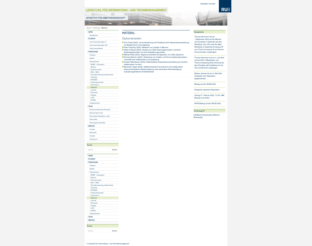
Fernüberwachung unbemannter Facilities (102, 76)
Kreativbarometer (97, 82)
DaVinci (93, 67)
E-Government (96, 69)
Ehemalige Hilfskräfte (97, 123)
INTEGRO (94, 80)
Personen (94, 92)
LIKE (92, 97)
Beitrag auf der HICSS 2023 (205, 84)
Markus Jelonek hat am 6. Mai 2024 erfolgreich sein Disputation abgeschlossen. (208, 76)
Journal (93, 90)
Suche (114, 149)
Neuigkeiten (93, 35)
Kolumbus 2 (95, 85)
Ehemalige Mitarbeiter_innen (99, 116)
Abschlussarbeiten (96, 48)
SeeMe (91, 58)
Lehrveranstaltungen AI (97, 42)
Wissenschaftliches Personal (99, 109)
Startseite (204, 3)
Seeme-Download (204, 115)
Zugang (93, 95)
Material (94, 87)
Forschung (96, 28)
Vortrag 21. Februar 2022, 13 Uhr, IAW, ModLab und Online (209, 96)
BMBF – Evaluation (97, 64)
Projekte (92, 55)
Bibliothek (93, 132)
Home (89, 28)
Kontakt (212, 3)
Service (91, 126)
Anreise (92, 129)
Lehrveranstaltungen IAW (98, 45)
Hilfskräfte (93, 119)
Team (90, 106)
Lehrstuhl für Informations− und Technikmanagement (126, 10)
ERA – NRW (95, 72)
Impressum (93, 139)
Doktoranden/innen (96, 113)
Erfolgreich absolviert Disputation (207, 89)
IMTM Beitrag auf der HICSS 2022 (207, 103)
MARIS (93, 100)
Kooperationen (94, 103)
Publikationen (94, 61)
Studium (91, 38)
